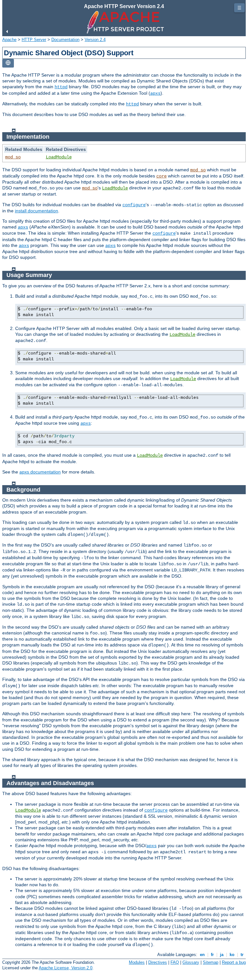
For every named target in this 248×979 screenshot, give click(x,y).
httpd (61, 87)
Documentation (65, 39)
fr (212, 954)
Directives (157, 962)
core (161, 176)
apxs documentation (40, 471)
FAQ (174, 962)
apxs (155, 93)
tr (242, 954)
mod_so (13, 157)
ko (232, 954)
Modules (137, 962)
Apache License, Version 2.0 (65, 967)
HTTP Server (34, 39)
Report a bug (234, 962)
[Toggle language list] (8, 63)
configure (134, 205)
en (202, 954)
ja (222, 954)
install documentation (36, 210)
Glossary (190, 962)
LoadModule (59, 157)
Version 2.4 (95, 39)
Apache (9, 39)
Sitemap (210, 962)
